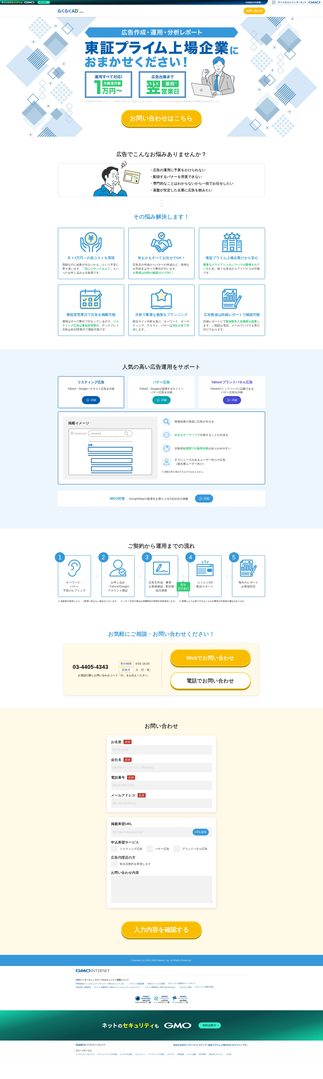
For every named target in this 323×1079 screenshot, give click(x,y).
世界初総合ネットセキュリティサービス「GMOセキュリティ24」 (100, 984)
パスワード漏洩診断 (136, 984)
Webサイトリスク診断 (156, 984)
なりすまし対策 (185, 987)
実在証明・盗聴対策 (83, 987)
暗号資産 (202, 1054)
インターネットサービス (85, 1054)
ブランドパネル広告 (194, 848)
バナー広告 (162, 848)
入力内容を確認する (161, 929)
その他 (228, 1054)
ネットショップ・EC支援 (107, 1054)
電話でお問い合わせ (210, 680)
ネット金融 (191, 1054)
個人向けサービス (216, 1054)
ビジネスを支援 (126, 1054)
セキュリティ (140, 1054)
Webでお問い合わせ (210, 658)
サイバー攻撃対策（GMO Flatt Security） (160, 987)
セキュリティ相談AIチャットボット (181, 983)
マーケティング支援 (156, 1054)
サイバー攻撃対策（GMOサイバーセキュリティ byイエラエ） (117, 987)
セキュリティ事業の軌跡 (204, 987)
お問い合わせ (254, 10)
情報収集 (180, 1054)
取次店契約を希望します (135, 863)
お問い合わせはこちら (161, 118)
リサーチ (170, 1054)
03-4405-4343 (90, 667)
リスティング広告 (131, 848)
